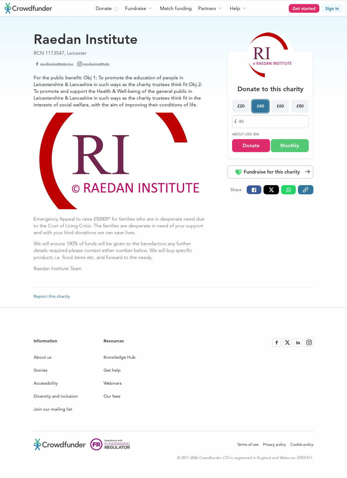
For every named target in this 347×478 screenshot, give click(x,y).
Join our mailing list (53, 409)
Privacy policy (274, 444)
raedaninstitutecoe (56, 64)
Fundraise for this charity (271, 172)
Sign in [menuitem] (332, 8)
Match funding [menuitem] (176, 8)
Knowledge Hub (120, 357)
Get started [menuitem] (304, 8)
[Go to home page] (28, 8)
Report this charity (52, 296)
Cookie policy (301, 444)
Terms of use (248, 444)
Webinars (113, 383)
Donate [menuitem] (104, 8)
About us (43, 357)
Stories (40, 370)
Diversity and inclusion (56, 396)
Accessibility (46, 383)
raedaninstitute (96, 64)
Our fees (112, 396)
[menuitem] (139, 8)
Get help (112, 370)
